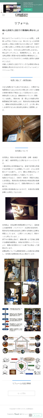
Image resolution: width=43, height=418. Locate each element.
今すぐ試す (28, 9)
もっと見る (22, 393)
